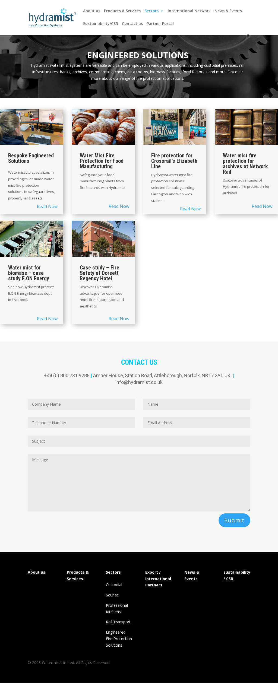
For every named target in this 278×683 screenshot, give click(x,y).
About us (91, 11)
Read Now (47, 206)
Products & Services (122, 11)
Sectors (151, 11)
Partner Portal (160, 24)
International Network (189, 11)
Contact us (132, 24)
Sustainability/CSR (100, 24)
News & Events (228, 11)
